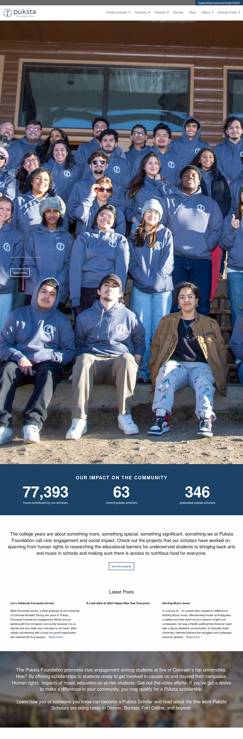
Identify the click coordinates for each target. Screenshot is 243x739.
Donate (178, 12)
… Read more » (55, 637)
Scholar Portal (227, 12)
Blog (192, 12)
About (206, 12)
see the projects (121, 566)
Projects (160, 12)
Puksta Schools (116, 12)
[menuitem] (117, 12)
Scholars (141, 12)
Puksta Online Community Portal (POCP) (219, 2)
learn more (20, 273)
